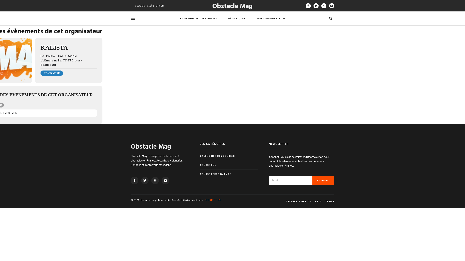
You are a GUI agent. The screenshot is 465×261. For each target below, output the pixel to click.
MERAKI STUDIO (213, 200)
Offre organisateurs (270, 18)
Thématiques (235, 18)
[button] (330, 19)
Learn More (52, 73)
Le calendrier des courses (198, 18)
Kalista (54, 47)
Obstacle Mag (232, 6)
